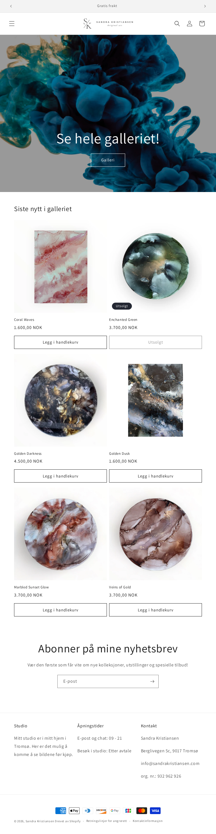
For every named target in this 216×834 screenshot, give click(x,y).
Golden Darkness (28, 453)
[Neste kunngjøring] (205, 6)
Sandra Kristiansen (40, 821)
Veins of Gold (120, 587)
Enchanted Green (123, 319)
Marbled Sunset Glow (31, 587)
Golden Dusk (119, 453)
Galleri (108, 160)
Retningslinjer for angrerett (106, 821)
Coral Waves (24, 319)
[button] (12, 23)
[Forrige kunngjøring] (11, 6)
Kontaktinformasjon (148, 821)
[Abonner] (152, 681)
